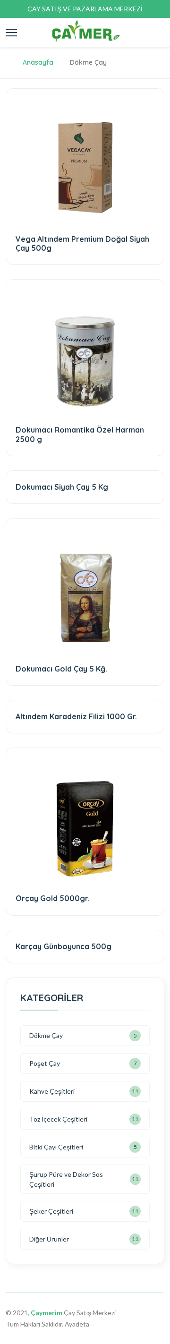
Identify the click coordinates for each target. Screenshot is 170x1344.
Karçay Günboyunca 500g (63, 946)
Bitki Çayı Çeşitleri (56, 1147)
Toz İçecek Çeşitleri (58, 1119)
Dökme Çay (46, 1035)
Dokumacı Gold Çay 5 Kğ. (61, 668)
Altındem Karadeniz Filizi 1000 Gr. (76, 716)
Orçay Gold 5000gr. (52, 898)
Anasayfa (38, 62)
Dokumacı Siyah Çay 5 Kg (62, 487)
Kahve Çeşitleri (52, 1091)
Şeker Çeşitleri (51, 1211)
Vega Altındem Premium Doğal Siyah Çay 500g (82, 243)
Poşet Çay (44, 1063)
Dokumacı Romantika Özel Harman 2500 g (80, 434)
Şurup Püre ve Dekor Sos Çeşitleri (66, 1179)
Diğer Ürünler (49, 1239)
